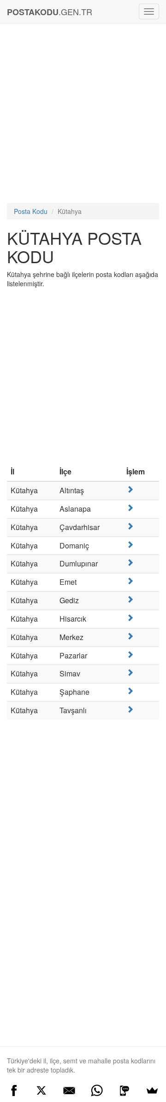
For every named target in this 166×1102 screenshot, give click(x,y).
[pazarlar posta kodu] (130, 654)
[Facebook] (14, 1090)
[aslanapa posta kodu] (130, 507)
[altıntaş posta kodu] (130, 489)
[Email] (69, 1090)
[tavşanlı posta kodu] (130, 709)
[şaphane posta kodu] (130, 691)
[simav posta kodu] (130, 672)
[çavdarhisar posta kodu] (130, 526)
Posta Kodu (30, 211)
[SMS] (124, 1090)
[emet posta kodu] (130, 581)
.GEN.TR (49, 12)
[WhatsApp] (97, 1090)
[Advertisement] (83, 115)
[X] (41, 1090)
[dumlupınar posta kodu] (130, 562)
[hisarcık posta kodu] (130, 617)
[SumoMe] (152, 1090)
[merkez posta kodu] (130, 636)
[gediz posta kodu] (130, 599)
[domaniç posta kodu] (130, 544)
